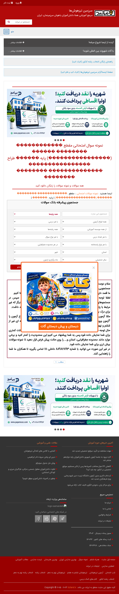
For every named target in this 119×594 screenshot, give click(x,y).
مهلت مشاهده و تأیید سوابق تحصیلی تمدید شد (91, 451)
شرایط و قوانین (105, 515)
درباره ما (108, 503)
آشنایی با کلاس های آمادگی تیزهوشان (39, 451)
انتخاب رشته (40, 572)
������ (39, 198)
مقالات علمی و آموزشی (47, 443)
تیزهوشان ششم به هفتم (77, 572)
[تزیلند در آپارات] (54, 522)
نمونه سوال (83, 559)
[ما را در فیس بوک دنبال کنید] (38, 522)
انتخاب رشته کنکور (106, 579)
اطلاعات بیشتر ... (15, 42)
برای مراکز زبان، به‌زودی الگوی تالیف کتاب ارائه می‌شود (89, 485)
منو (6, 31)
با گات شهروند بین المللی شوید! (98, 51)
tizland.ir (72, 587)
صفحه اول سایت (108, 559)
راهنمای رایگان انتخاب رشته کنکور (92, 62)
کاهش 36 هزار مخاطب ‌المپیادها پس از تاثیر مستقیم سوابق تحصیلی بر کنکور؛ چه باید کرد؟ (86, 468)
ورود (17, 3)
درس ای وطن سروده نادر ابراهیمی (41, 457)
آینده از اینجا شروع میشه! (101, 42)
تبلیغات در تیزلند (104, 521)
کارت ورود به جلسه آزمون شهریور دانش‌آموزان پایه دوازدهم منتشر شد (87, 459)
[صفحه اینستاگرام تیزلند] (46, 522)
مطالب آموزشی (21, 559)
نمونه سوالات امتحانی (87, 194)
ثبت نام (7, 3)
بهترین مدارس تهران (67, 559)
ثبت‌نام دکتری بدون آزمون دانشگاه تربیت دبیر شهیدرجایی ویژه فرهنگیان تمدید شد (87, 477)
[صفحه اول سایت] (104, 14)
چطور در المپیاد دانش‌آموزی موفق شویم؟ (38, 478)
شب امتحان (110, 572)
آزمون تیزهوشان (96, 572)
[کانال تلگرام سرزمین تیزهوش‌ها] (62, 522)
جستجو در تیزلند (22, 22)
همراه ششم (94, 559)
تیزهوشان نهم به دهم (56, 572)
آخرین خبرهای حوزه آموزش (100, 443)
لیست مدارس (36, 559)
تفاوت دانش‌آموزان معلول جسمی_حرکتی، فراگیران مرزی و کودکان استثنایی (31, 471)
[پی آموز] (59, 113)
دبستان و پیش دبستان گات (59, 326)
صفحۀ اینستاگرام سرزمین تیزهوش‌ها (87, 72)
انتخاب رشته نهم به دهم (23, 572)
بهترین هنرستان (50, 559)
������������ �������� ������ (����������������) (64, 196)
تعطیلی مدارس (108, 566)
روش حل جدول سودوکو (45, 463)
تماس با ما (107, 509)
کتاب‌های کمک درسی (88, 579)
